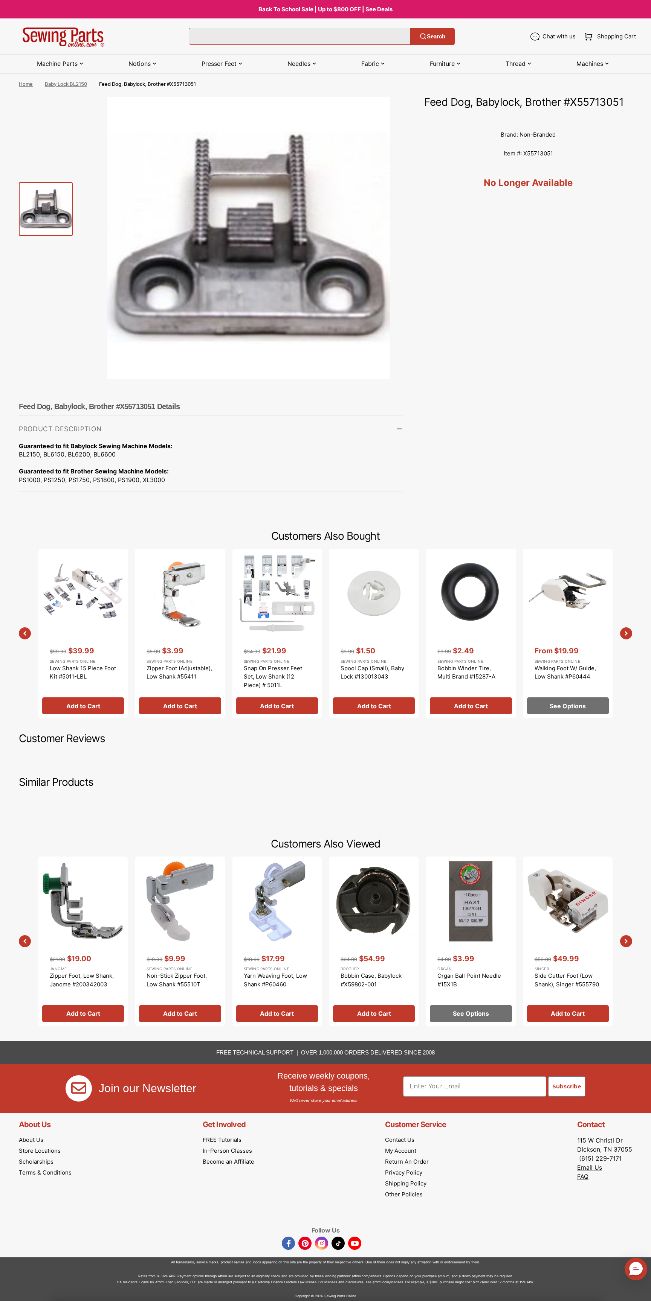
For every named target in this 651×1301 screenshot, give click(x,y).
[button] (608, 36)
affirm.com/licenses (388, 1282)
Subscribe (566, 1086)
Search (436, 36)
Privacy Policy (403, 1172)
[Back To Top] (639, 1289)
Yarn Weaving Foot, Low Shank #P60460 (275, 980)
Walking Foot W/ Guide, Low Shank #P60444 (565, 672)
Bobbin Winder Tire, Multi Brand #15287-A (466, 672)
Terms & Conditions (45, 1172)
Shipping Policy (405, 1183)
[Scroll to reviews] (528, 117)
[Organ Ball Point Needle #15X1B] (470, 941)
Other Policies (404, 1194)
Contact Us (399, 1139)
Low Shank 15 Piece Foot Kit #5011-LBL (83, 672)
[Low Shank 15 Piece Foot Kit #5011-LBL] (83, 633)
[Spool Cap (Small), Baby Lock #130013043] (374, 633)
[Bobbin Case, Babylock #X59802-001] (374, 941)
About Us (31, 1139)
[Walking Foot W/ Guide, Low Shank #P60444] (568, 633)
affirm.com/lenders (366, 1276)
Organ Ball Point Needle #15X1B (469, 980)
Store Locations (40, 1150)
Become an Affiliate (228, 1161)
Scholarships (36, 1161)
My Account (400, 1150)
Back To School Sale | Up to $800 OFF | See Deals (325, 9)
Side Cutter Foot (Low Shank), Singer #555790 (567, 980)
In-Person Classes (227, 1150)
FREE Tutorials (222, 1139)
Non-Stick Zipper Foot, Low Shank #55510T (177, 980)
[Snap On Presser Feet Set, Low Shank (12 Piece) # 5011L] (277, 633)
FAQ (582, 1176)
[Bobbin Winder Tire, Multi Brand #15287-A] (470, 633)
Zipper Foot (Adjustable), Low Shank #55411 (179, 672)
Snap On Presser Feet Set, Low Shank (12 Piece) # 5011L (273, 677)
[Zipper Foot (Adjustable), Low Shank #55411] (180, 633)
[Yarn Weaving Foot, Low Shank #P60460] (277, 941)
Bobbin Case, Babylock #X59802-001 (371, 980)
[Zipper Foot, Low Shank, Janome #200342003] (83, 941)
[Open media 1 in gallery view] (386, 113)
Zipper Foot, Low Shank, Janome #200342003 (82, 980)
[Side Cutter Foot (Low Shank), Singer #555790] (568, 941)
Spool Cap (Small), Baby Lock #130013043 (372, 672)
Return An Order (407, 1161)
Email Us (589, 1167)
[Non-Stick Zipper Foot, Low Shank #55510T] (180, 941)
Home (26, 84)
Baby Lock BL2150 (66, 84)
